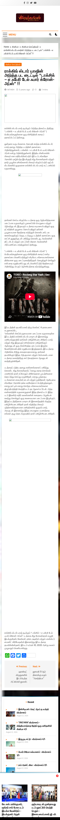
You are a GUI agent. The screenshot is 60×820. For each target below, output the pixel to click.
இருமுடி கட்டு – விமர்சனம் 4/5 (31, 738)
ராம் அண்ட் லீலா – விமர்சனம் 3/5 (32, 764)
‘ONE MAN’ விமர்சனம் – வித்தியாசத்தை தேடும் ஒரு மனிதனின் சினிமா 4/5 (34, 726)
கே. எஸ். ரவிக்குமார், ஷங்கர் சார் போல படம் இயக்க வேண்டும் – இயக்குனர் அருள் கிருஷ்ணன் (13, 811)
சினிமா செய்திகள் (13, 64)
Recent (31, 702)
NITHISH (10, 89)
